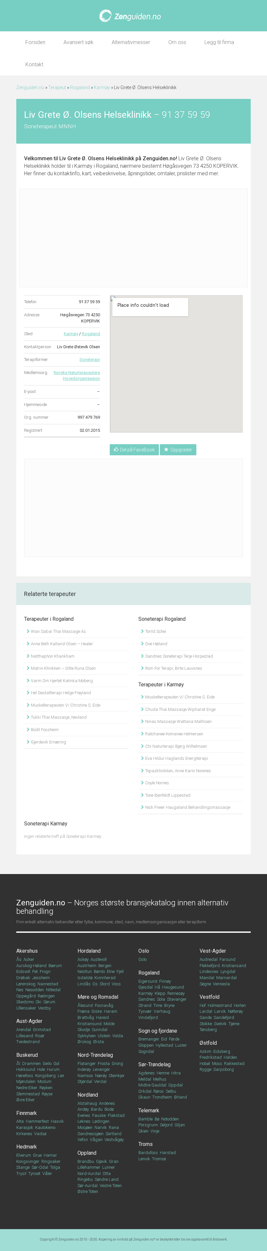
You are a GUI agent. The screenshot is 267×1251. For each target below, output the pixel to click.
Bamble (145, 1119)
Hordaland (89, 951)
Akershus (27, 951)
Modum (44, 1081)
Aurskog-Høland (31, 965)
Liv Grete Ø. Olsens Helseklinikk (96, 158)
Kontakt (34, 64)
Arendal (23, 1029)
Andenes (107, 1103)
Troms (145, 1144)
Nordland (87, 1095)
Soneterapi (89, 359)
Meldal (144, 1079)
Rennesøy (176, 993)
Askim (205, 1051)
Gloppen (146, 1045)
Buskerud (27, 1055)
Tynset (34, 1173)
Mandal (207, 977)
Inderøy (84, 1069)
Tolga (55, 1167)
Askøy (83, 959)
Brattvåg (85, 1017)
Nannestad (47, 983)
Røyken (45, 1087)
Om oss (177, 42)
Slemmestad (28, 1093)
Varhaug (162, 1011)
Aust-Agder (29, 1021)
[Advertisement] (133, 238)
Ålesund (85, 1005)
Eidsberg (221, 1051)
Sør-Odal (40, 1167)
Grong (117, 1063)
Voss (116, 983)
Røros (158, 1091)
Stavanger (177, 999)
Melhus (159, 1079)
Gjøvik (101, 1161)
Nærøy (101, 1075)
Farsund (227, 959)
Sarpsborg (223, 1069)
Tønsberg (208, 1029)
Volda (117, 1035)
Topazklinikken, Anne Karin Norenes (177, 770)
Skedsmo (25, 1001)
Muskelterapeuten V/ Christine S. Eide (65, 705)
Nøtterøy (235, 1011)
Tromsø (159, 1158)
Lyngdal (227, 971)
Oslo (143, 951)
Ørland (180, 1097)
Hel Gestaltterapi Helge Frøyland (60, 692)
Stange (23, 1167)
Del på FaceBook (137, 449)
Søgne (205, 983)
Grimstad (42, 1029)
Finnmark (26, 1113)
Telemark (148, 1110)
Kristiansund (89, 1023)
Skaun (144, 1097)
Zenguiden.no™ (144, 1239)
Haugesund (173, 987)
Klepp (160, 993)
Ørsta (98, 1041)
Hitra (176, 1073)
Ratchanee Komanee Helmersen (173, 733)
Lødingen (100, 1121)
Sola (161, 999)
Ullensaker (26, 1008)
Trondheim (162, 1097)
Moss (217, 1063)
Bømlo (99, 971)
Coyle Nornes (156, 782)
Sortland (113, 1133)
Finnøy (165, 981)
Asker (28, 959)
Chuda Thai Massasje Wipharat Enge (180, 709)
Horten (240, 1005)
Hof (203, 1005)
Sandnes (146, 999)
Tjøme (234, 1023)
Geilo (47, 1063)
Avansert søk (78, 42)
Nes (19, 989)
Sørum (49, 1001)
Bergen (104, 965)
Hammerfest (37, 1121)
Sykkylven (86, 1035)
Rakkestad (234, 1063)
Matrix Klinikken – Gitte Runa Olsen (63, 668)
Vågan (96, 1139)
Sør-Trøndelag (154, 1064)
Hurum (53, 1069)
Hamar (50, 1155)
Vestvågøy (114, 1139)
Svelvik (220, 1023)
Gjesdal (145, 987)
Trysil (21, 1173)
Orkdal (144, 1091)
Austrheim (86, 965)
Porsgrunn (148, 1124)
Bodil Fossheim (44, 729)
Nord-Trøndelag (95, 1055)
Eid (164, 1039)
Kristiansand (234, 965)
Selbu (171, 1091)
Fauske (99, 1115)
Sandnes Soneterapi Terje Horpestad (178, 656)
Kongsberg (45, 1075)
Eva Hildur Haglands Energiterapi (176, 758)
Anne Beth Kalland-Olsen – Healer (61, 643)
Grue (37, 1155)
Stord (105, 983)
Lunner (108, 1167)
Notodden (170, 1119)
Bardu (97, 1109)
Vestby (44, 1008)
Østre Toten (87, 1191)
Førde (174, 1039)
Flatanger (86, 1063)
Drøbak (23, 977)
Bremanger (148, 1039)
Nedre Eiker (26, 1087)
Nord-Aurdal (89, 1173)
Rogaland (80, 87)
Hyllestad (164, 1045)
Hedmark (26, 1147)
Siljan (180, 1124)
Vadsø (40, 1133)
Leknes (84, 1121)
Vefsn (82, 1139)
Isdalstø (84, 977)
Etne (111, 971)
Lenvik (144, 1158)
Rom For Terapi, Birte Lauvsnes (173, 668)
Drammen (31, 1063)
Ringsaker (51, 1161)
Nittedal (53, 989)
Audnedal (209, 959)
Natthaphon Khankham (52, 656)
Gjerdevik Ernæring (48, 742)
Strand (144, 1005)
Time (157, 1005)
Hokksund (25, 1069)
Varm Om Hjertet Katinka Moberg (61, 680)
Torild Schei (155, 631)
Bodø (109, 1109)
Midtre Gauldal (152, 1085)
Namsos (85, 1075)
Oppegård (26, 995)
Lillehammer (88, 1167)
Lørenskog (25, 983)
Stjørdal (84, 1081)
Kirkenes (24, 1133)
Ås (18, 959)
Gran (114, 1161)
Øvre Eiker (25, 1099)
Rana (114, 1127)
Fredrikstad (211, 1057)
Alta (20, 1121)
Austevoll (99, 959)
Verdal (100, 1081)
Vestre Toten (111, 1185)
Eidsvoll (23, 971)
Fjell (120, 971)
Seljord (166, 1124)
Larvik (220, 1011)
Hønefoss (24, 1075)
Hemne (163, 1073)
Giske (96, 1011)
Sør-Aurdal (87, 1185)
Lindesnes (209, 971)
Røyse (47, 1093)
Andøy (83, 1109)
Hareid (102, 1017)
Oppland (86, 1153)
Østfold (208, 1043)
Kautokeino (45, 1127)
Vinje (154, 1131)
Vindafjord (148, 1017)
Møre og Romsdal (97, 997)
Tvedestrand (28, 1041)
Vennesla (221, 983)
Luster (181, 1045)
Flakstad (116, 1115)
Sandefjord (224, 1017)
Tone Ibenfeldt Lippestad (167, 795)
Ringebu (85, 1179)
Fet (35, 971)
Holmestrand (220, 1005)
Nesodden (34, 989)
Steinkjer (117, 1075)
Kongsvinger (27, 1161)
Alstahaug (87, 1103)
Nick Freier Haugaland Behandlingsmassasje (187, 807)
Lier (61, 1075)
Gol (56, 1063)
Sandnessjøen (90, 1133)
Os (95, 983)
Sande (206, 1017)
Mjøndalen (25, 1081)
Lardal (206, 1011)
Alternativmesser (131, 42)
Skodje (83, 1029)
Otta (107, 1173)
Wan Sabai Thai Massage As (58, 631)
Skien (143, 1131)
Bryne (169, 1005)
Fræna (83, 1011)
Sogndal (146, 1051)
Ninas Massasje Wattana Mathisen (178, 721)
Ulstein (104, 1035)
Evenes (83, 1115)
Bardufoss (148, 1152)
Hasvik (57, 1121)
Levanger (101, 1069)
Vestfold (209, 997)
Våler (47, 1173)
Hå (157, 987)
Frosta (104, 1063)
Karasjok (24, 1127)
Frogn (45, 971)
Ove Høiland (155, 643)
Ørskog (84, 1041)
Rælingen (46, 995)
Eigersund (147, 981)
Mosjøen (84, 1127)
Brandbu (85, 1161)
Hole (41, 1069)
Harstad (168, 1152)
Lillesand (24, 1035)
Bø (157, 1119)
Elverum (23, 1155)
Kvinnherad (105, 977)
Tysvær (145, 1011)
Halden (230, 1057)
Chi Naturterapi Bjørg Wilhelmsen (175, 746)
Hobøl (205, 1063)
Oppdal (175, 1085)
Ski (38, 1001)
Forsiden (35, 42)
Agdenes (146, 1073)
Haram (110, 1011)
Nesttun (84, 971)
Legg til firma (219, 42)
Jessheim (41, 977)
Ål (18, 1063)
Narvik (100, 1127)
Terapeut (57, 87)
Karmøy (102, 87)
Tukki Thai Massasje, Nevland (58, 717)
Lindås (84, 983)
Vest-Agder (213, 951)
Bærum (55, 965)
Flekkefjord (210, 965)
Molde (109, 1023)
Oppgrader (181, 449)
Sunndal (99, 1029)
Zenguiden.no (30, 87)
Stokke (206, 1023)
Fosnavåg (104, 1005)
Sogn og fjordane (157, 1031)
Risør (40, 1035)
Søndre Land (107, 1179)
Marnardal (226, 977)
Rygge (205, 1069)
